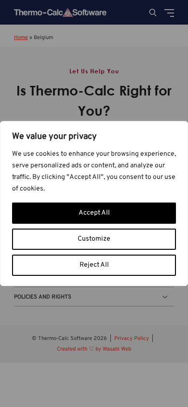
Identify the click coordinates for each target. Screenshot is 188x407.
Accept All (94, 213)
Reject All (94, 265)
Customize (94, 239)
